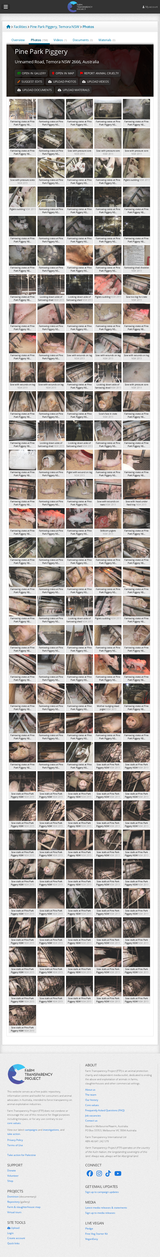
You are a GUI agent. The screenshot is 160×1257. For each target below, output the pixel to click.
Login (10, 1233)
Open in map (64, 73)
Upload (14, 1228)
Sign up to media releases (100, 1213)
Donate (11, 1170)
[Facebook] (89, 1173)
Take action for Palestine (21, 1155)
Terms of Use (15, 1145)
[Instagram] (99, 1173)
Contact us (91, 1120)
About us (90, 1089)
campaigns (31, 1130)
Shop (10, 1181)
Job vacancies (93, 1115)
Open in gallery (33, 73)
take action (13, 1134)
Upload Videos (97, 82)
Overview (18, 40)
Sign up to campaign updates (102, 1192)
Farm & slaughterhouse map (23, 1207)
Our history (91, 1100)
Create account (16, 1238)
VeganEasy (91, 1239)
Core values (92, 1105)
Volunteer (13, 1175)
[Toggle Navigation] (5, 7)
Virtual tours (14, 1212)
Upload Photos (64, 82)
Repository (18, 1202)
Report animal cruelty (101, 73)
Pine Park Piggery (41, 51)
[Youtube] (118, 1173)
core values (14, 1123)
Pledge (89, 1228)
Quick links (13, 1243)
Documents (83, 40)
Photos (39, 40)
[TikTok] (108, 1173)
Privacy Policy (15, 1140)
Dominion (21, 1196)
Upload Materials (76, 90)
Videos (60, 40)
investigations (51, 1130)
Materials (107, 40)
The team (90, 1094)
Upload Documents (37, 90)
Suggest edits (31, 82)
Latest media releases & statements (106, 1207)
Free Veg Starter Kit (96, 1233)
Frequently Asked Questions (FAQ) (105, 1110)
